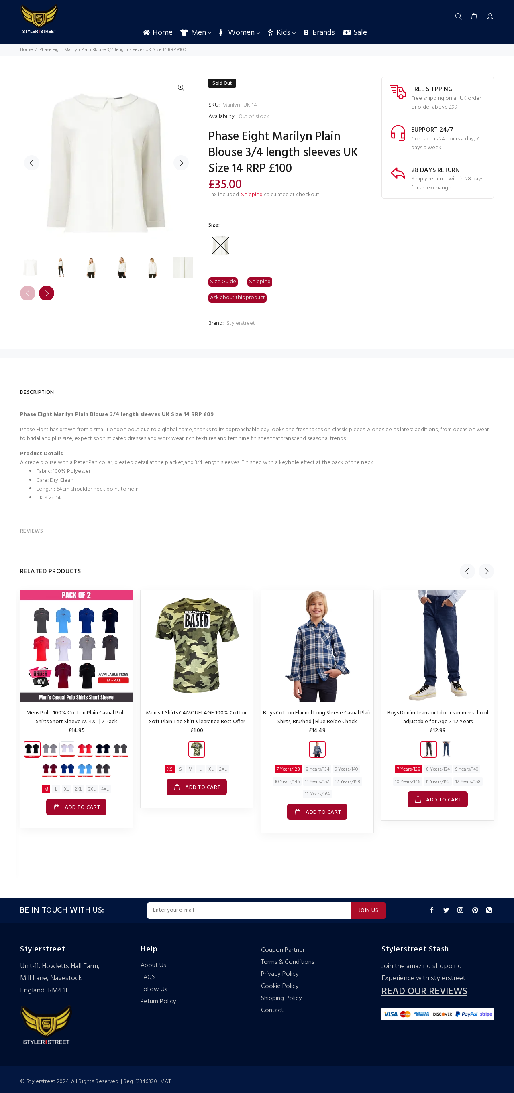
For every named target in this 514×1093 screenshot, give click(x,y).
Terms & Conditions (287, 962)
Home (26, 50)
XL (66, 789)
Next (181, 162)
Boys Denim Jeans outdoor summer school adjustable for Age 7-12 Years (437, 717)
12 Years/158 (347, 782)
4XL (105, 789)
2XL (78, 789)
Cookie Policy (280, 986)
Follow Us (154, 989)
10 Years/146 (287, 782)
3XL (92, 789)
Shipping (252, 194)
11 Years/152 (317, 782)
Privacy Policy (280, 974)
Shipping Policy (281, 998)
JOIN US (368, 910)
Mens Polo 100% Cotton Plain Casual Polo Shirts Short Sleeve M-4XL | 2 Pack (76, 717)
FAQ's (148, 977)
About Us (153, 965)
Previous (31, 162)
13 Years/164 (317, 794)
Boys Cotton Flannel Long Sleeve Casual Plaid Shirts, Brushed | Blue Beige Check (317, 717)
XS (170, 769)
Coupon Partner (283, 950)
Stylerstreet (240, 323)
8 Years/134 (317, 769)
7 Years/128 (288, 769)
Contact (272, 1010)
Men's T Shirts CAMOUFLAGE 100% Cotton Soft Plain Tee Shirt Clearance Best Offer (197, 717)
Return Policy (158, 1001)
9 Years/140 (346, 769)
